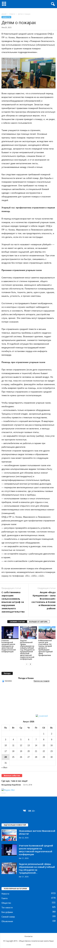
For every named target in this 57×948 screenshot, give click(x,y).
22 (44, 751)
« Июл (4, 767)
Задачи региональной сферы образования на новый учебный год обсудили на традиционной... (37, 868)
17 (6, 751)
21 (36, 751)
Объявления (7, 921)
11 (13, 745)
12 (21, 745)
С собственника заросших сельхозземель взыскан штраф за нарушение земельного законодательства (13, 602)
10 (6, 745)
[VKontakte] (25, 811)
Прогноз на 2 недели (41, 681)
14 (36, 745)
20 (29, 751)
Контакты (29, 936)
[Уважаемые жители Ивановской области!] (9, 835)
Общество (6, 903)
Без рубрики (7, 912)
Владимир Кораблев (11, 785)
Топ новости (7, 907)
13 (29, 745)
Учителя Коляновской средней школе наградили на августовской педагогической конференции (9, 646)
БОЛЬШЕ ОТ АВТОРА (38, 621)
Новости (12, 14)
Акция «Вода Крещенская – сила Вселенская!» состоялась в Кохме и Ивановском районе (43, 600)
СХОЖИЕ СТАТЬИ (17, 621)
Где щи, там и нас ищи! (15, 780)
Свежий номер (8, 917)
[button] (52, 4)
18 (13, 751)
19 (21, 751)
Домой (4, 14)
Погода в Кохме (26, 678)
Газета (4, 898)
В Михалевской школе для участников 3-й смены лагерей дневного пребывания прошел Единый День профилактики (45, 647)
